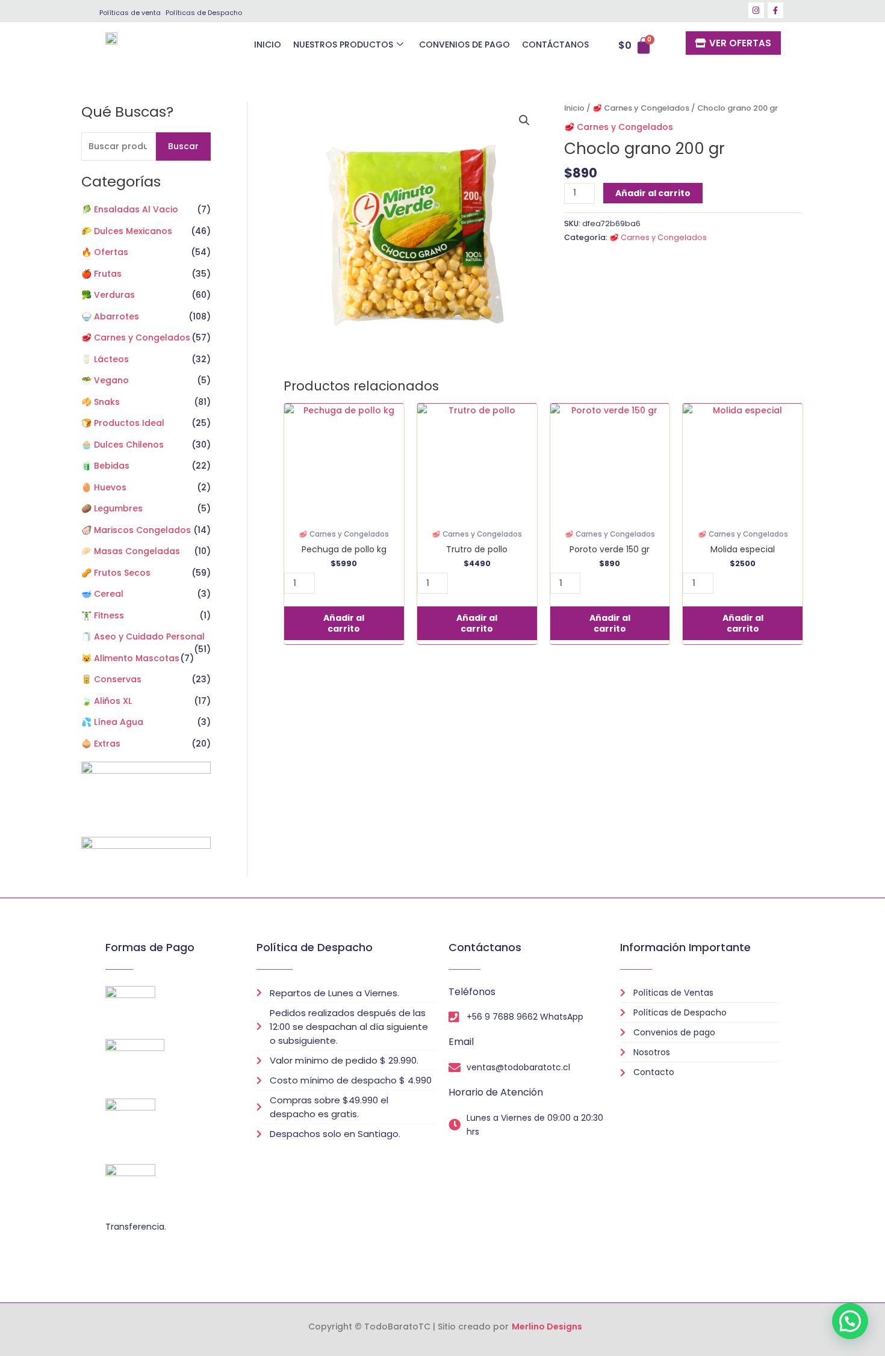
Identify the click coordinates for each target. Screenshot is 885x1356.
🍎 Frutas (101, 274)
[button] (524, 120)
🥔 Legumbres (112, 508)
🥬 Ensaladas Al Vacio (129, 209)
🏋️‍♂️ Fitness (102, 615)
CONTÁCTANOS (555, 45)
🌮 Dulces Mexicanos (126, 231)
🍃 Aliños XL (106, 701)
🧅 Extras (100, 744)
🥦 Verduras (108, 295)
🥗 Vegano (105, 380)
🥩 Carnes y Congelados (135, 337)
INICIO (267, 45)
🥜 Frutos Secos (116, 573)
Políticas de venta (130, 12)
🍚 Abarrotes (110, 316)
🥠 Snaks (100, 402)
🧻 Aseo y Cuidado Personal (143, 636)
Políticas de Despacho (204, 12)
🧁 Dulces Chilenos (122, 445)
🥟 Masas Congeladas (130, 551)
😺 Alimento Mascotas (130, 658)
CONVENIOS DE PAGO (464, 45)
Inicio (574, 108)
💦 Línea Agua (112, 722)
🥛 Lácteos (105, 359)
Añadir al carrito (653, 193)
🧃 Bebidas (105, 466)
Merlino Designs (547, 1327)
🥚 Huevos (103, 487)
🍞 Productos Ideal (122, 423)
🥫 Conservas (111, 679)
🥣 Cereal (102, 594)
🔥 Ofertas (104, 252)
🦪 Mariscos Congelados (136, 530)
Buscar (183, 146)
